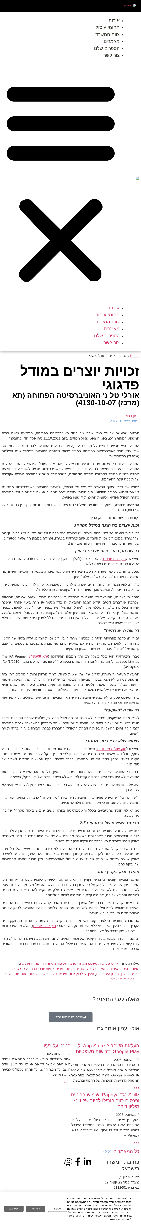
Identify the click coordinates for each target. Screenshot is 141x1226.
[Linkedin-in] (87, 1162)
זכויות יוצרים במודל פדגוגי (35, 969)
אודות (114, 20)
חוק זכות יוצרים (114, 559)
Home (134, 356)
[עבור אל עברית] (130, 6)
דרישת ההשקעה (32, 963)
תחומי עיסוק (107, 27)
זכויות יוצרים (64, 969)
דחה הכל (36, 1209)
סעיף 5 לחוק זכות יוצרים (76, 974)
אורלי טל (112, 963)
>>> (136, 1088)
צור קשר (112, 55)
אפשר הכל (13, 1209)
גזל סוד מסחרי (56, 963)
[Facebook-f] (77, 1162)
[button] (61, 181)
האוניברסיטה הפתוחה (123, 969)
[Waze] (68, 1162)
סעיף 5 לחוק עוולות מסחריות (36, 974)
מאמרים (112, 41)
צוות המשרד (107, 34)
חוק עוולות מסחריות (111, 749)
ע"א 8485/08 (38, 656)
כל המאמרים (126, 1151)
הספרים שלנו (107, 48)
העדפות (57, 1209)
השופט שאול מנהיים (90, 969)
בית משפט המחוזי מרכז (86, 963)
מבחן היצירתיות (107, 974)
